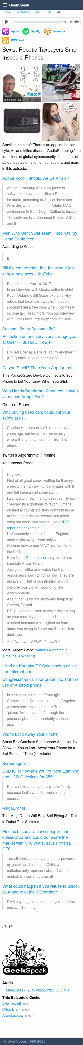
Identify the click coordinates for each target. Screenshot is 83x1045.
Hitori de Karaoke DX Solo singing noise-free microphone (39, 668)
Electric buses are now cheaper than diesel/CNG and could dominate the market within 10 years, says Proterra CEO (36, 840)
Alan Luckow (13, 1015)
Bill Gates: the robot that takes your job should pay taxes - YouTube (38, 270)
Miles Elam (11, 1009)
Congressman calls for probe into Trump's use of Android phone (40, 682)
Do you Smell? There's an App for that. (38, 367)
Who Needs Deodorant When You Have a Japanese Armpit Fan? (40, 393)
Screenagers (14, 763)
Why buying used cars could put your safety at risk (36, 415)
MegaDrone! (13, 808)
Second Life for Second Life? (29, 328)
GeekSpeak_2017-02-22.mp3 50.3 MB (37, 990)
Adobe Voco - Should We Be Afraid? (35, 178)
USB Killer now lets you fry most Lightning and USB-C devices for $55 (40, 774)
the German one (33, 557)
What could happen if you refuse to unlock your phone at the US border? (41, 889)
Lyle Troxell (11, 1003)
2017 (39, 11)
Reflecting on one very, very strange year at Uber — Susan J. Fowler (40, 339)
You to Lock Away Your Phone (30, 734)
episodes (23, 11)
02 (49, 11)
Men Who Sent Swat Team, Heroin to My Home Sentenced (39, 236)
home (7, 11)
